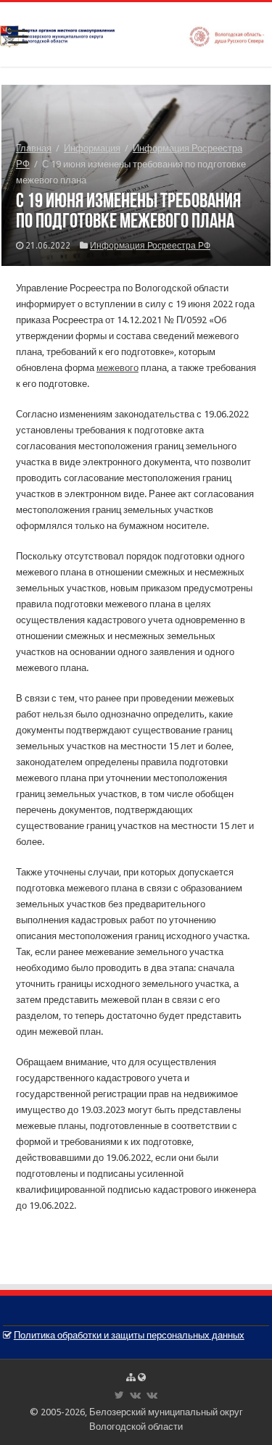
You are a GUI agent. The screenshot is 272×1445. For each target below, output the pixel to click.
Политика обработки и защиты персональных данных (129, 1335)
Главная (33, 148)
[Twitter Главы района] (119, 1395)
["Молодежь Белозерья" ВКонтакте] (152, 1395)
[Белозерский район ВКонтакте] (135, 1395)
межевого (117, 367)
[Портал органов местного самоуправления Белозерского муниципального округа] (136, 34)
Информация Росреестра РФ (150, 246)
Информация (92, 148)
